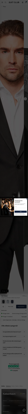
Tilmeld (21, 211)
